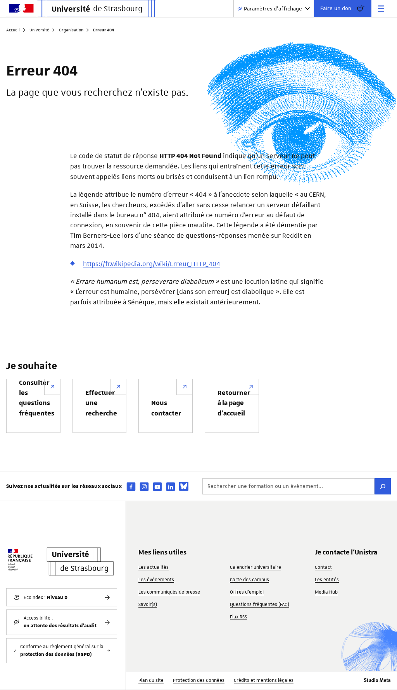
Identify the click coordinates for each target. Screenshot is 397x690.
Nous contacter (166, 408)
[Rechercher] (383, 486)
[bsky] (184, 486)
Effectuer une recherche (101, 403)
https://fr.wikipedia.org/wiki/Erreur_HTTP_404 (151, 263)
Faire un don (335, 8)
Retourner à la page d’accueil (233, 403)
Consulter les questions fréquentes (36, 398)
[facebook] (131, 486)
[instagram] (144, 486)
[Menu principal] (381, 8)
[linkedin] (170, 486)
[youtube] (157, 486)
